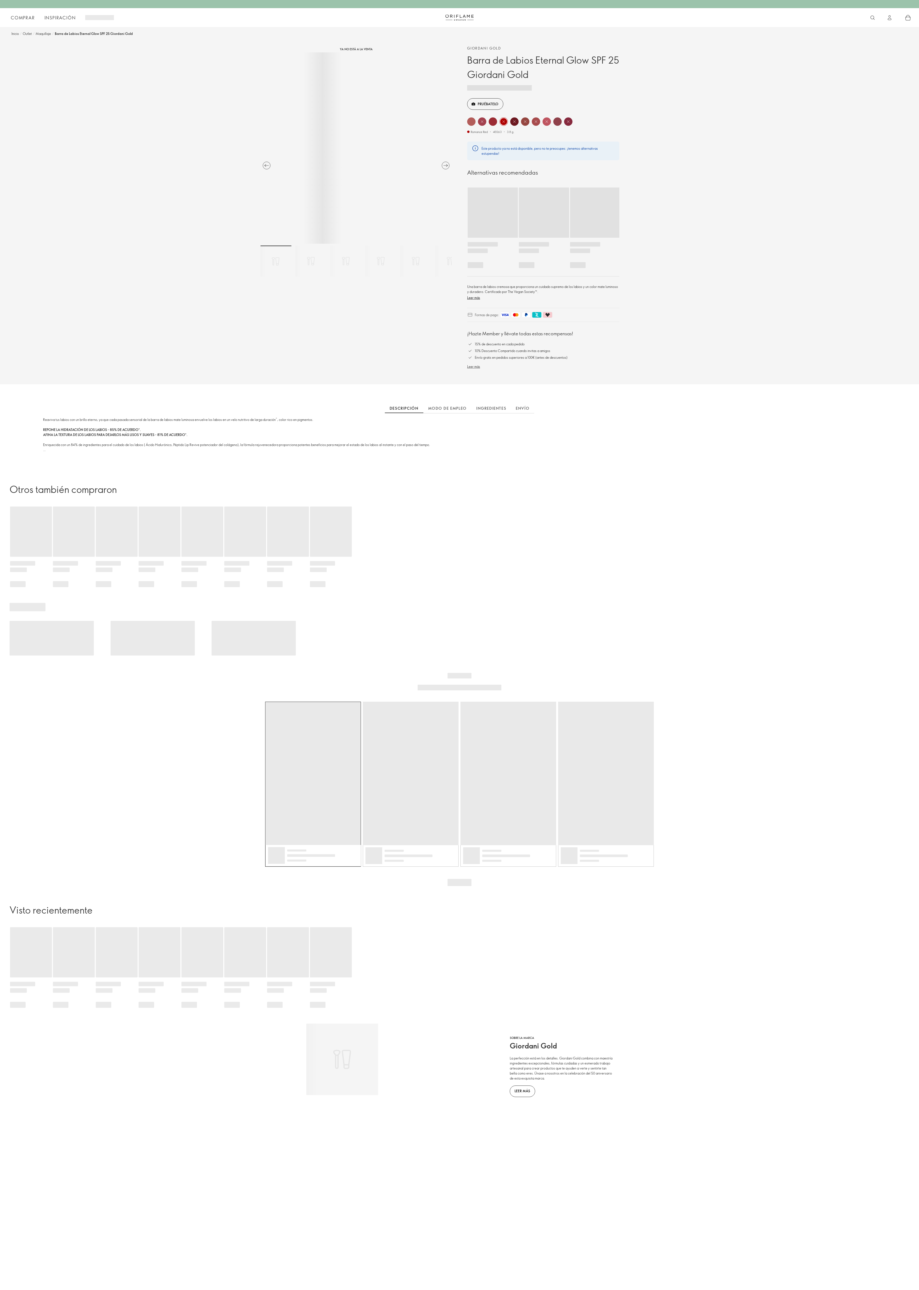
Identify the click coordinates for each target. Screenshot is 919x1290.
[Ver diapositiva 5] (415, 261)
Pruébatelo (488, 104)
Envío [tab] (522, 408)
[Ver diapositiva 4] (380, 261)
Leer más (473, 297)
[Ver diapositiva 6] (450, 261)
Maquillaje (43, 33)
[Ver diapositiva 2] (310, 261)
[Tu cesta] (908, 18)
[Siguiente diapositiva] (445, 165)
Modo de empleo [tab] (447, 408)
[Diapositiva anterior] (266, 165)
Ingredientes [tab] (491, 408)
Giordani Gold (484, 48)
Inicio (15, 33)
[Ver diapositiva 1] (275, 261)
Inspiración (60, 18)
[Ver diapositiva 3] (345, 261)
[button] (471, 121)
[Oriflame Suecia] (459, 17)
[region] (356, 148)
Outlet (27, 33)
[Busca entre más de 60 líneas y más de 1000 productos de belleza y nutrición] (872, 17)
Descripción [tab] (404, 408)
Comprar (23, 18)
